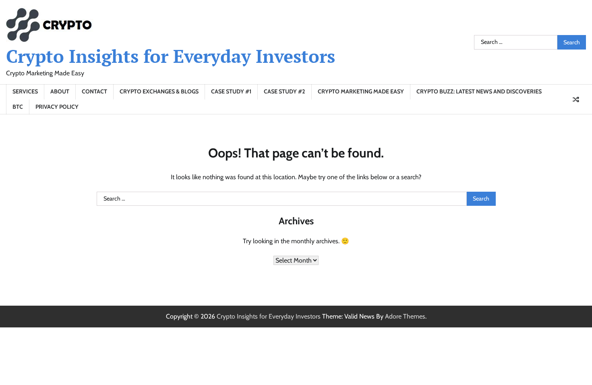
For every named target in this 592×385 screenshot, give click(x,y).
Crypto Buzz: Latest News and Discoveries (479, 91)
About (59, 91)
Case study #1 (231, 91)
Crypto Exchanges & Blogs (159, 91)
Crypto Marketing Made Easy (361, 91)
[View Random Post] (576, 99)
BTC (17, 106)
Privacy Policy (57, 106)
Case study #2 (284, 91)
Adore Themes (405, 316)
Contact (94, 91)
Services (25, 91)
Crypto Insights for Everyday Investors (170, 56)
